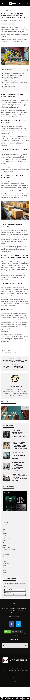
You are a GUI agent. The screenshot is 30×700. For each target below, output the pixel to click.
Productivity (6, 554)
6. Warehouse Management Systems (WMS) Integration (15, 83)
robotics (11, 350)
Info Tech (5, 531)
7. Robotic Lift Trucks (9, 86)
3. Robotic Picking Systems (11, 77)
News (4, 545)
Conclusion (7, 88)
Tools (4, 570)
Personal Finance (7, 552)
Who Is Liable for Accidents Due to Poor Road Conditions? (15, 361)
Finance (5, 527)
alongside (6, 183)
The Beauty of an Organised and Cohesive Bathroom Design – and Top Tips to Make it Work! (15, 368)
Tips (4, 568)
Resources (5, 558)
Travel (4, 572)
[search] (26, 645)
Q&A (4, 556)
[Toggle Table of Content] (25, 70)
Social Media (6, 563)
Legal (4, 536)
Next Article (15, 364)
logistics (5, 350)
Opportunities (6, 547)
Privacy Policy (13, 668)
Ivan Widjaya (7, 20)
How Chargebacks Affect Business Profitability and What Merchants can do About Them (19, 445)
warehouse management (9, 352)
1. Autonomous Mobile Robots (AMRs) (14, 73)
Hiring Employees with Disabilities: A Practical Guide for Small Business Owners (19, 477)
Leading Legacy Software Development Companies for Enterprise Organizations (18, 466)
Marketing (5, 540)
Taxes (4, 565)
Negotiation (6, 542)
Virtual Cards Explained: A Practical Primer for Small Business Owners (19, 455)
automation (14, 289)
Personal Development (9, 549)
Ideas (4, 529)
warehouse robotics (18, 313)
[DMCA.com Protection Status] (13, 633)
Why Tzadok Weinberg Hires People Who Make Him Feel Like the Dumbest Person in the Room (19, 434)
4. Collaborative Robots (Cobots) (12, 79)
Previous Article (15, 358)
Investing (5, 533)
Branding (5, 524)
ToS (22, 668)
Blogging (5, 522)
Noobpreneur (6, 391)
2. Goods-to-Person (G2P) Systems (13, 75)
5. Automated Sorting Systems (11, 80)
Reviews (5, 561)
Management (6, 538)
